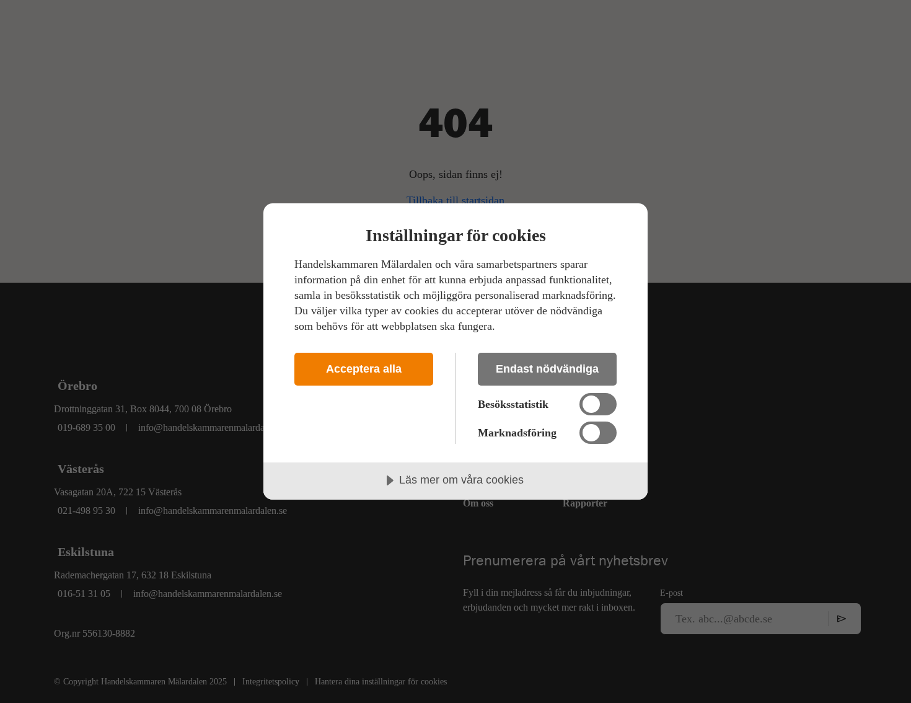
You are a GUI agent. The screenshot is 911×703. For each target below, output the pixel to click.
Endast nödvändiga (547, 369)
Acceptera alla (364, 369)
